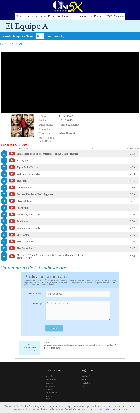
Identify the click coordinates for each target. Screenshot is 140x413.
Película (6, 36)
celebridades (52, 379)
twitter (84, 379)
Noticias (40, 16)
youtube (85, 382)
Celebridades (24, 16)
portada (49, 376)
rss (82, 386)
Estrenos (68, 16)
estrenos (50, 389)
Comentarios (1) (54, 36)
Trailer (30, 36)
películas (50, 386)
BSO (109, 16)
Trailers (99, 16)
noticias (49, 382)
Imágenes (19, 36)
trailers (49, 396)
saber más (104, 409)
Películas (54, 16)
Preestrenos (83, 16)
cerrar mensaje (120, 409)
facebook (86, 376)
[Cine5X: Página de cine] (67, 6)
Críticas (119, 16)
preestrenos (51, 392)
